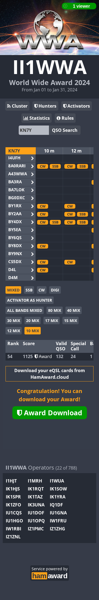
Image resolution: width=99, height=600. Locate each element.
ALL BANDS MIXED (24, 310)
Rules (67, 118)
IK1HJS (13, 489)
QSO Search (65, 130)
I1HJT (11, 481)
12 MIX (13, 330)
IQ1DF (56, 505)
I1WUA (57, 481)
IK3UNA (36, 505)
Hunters (46, 106)
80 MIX (54, 310)
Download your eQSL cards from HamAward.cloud (49, 373)
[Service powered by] (49, 575)
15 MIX (70, 320)
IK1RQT (36, 489)
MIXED (13, 290)
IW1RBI (13, 529)
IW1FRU (58, 521)
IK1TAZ (35, 497)
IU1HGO (14, 521)
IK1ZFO (13, 505)
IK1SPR (13, 497)
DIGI (55, 290)
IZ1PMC (36, 529)
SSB (29, 290)
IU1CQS (14, 513)
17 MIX (51, 320)
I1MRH (35, 481)
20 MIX (32, 320)
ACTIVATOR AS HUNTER (29, 300)
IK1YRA (57, 497)
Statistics (39, 118)
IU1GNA (58, 513)
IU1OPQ (36, 521)
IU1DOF (36, 513)
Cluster (19, 106)
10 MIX (32, 330)
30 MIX (13, 320)
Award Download (52, 412)
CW (41, 290)
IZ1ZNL (13, 537)
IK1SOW (58, 489)
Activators (78, 106)
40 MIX (73, 310)
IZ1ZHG (57, 529)
